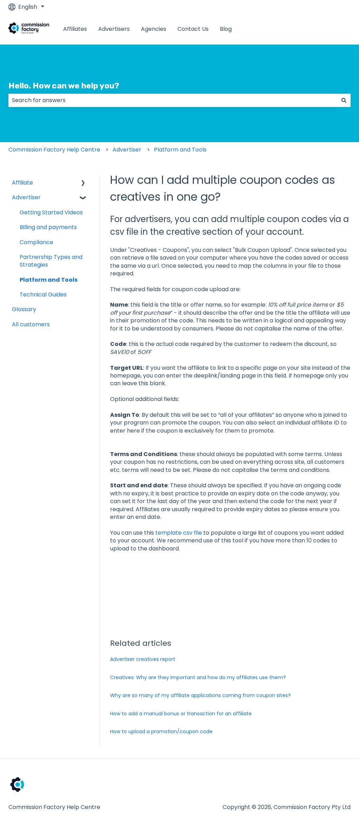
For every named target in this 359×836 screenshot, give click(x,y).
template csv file (179, 533)
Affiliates (75, 29)
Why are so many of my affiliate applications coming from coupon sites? (200, 695)
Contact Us (193, 29)
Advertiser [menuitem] (26, 197)
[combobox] (172, 100)
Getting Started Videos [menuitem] (51, 212)
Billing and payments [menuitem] (48, 227)
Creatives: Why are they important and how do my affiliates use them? (198, 677)
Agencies (153, 29)
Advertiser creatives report (142, 659)
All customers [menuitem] (31, 324)
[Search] (344, 100)
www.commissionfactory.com (303, 29)
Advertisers (114, 29)
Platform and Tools (180, 150)
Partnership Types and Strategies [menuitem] (51, 261)
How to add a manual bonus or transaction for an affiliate (181, 713)
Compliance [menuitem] (36, 242)
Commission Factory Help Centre (54, 150)
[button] (83, 183)
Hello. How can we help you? (63, 86)
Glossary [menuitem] (24, 309)
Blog (226, 29)
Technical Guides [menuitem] (43, 294)
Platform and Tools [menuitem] (48, 280)
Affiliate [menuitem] (22, 183)
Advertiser (127, 150)
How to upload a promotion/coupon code (161, 731)
